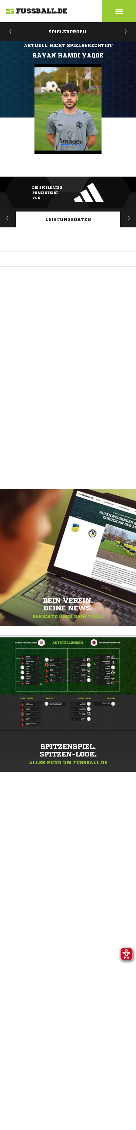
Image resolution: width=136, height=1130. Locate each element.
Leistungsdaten (68, 219)
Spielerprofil (68, 32)
